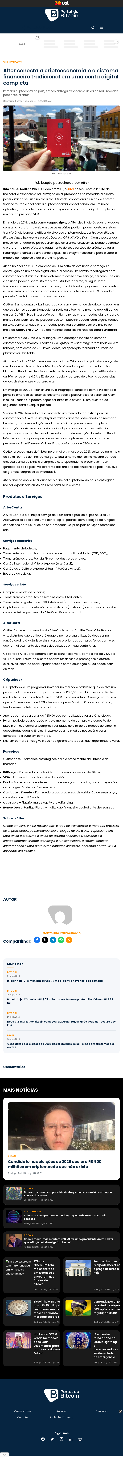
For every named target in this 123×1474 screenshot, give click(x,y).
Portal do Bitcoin (61, 15)
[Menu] (101, 28)
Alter (70, 189)
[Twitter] (52, 1439)
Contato (22, 1417)
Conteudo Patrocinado (62, 933)
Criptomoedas (12, 61)
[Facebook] (42, 1439)
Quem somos (22, 1411)
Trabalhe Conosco (61, 1417)
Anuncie (61, 1411)
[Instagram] (61, 1439)
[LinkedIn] (70, 1439)
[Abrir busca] (93, 28)
